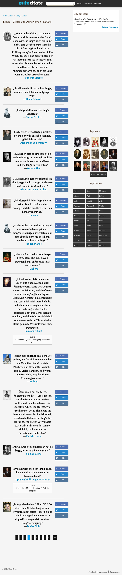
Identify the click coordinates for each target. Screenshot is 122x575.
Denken (102, 245)
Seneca (34, 215)
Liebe (76, 196)
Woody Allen (34, 168)
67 (55, 537)
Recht (89, 225)
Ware (89, 230)
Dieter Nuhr (34, 526)
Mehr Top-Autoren (98, 174)
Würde (76, 230)
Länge (89, 245)
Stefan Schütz (34, 117)
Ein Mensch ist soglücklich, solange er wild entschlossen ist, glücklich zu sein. (33, 135)
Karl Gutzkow (34, 436)
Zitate (79, 3)
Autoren (88, 3)
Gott (76, 200)
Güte (88, 215)
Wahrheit (90, 205)
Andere (77, 205)
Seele (101, 220)
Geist (101, 225)
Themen (97, 3)
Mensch (102, 191)
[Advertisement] (96, 81)
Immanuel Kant (33, 331)
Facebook (92, 572)
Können (102, 215)
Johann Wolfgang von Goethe (33, 479)
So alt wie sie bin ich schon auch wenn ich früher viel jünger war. (33, 92)
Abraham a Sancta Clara (33, 189)
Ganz (101, 210)
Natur (76, 220)
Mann (76, 215)
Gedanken (103, 235)
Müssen (102, 230)
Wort (88, 240)
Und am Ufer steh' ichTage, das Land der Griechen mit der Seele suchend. (33, 472)
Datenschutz (114, 572)
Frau (88, 220)
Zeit (101, 200)
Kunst (89, 235)
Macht (89, 200)
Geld (101, 240)
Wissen (77, 235)
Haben (101, 196)
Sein (88, 191)
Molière (33, 268)
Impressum (103, 572)
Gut (88, 210)
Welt (88, 196)
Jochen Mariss (34, 243)
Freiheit (77, 240)
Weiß (76, 245)
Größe (101, 205)
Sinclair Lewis (34, 453)
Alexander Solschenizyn (33, 142)
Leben (76, 191)
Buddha (33, 381)
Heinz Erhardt (34, 99)
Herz (76, 225)
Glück (76, 210)
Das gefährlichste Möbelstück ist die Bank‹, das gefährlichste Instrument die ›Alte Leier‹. (32, 182)
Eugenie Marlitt (34, 77)
